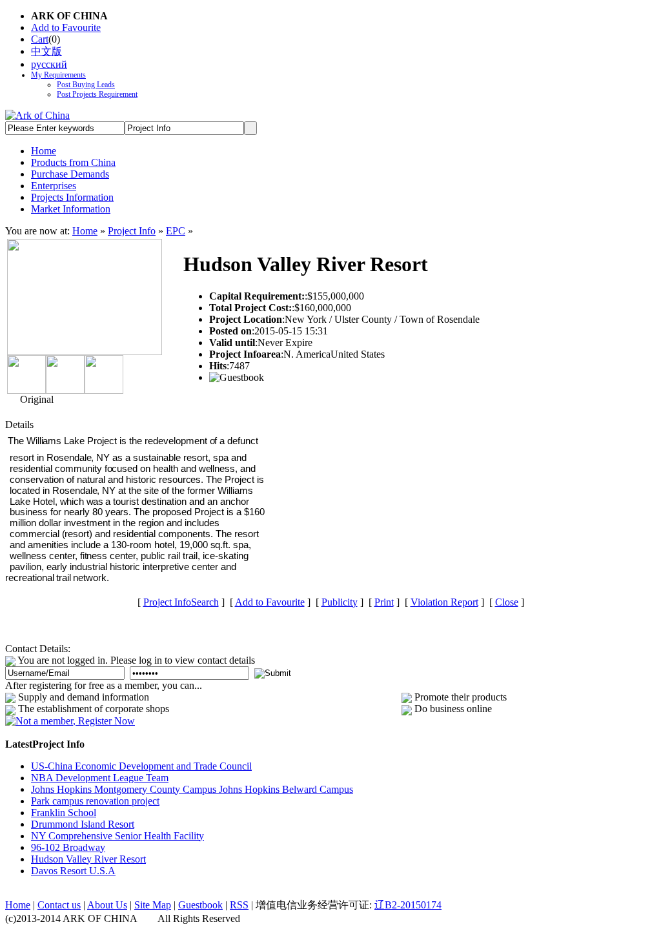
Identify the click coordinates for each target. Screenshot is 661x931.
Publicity (339, 602)
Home (84, 230)
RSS (239, 904)
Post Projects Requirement (97, 94)
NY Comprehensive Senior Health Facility (117, 835)
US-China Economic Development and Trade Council (141, 766)
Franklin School (63, 812)
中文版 (46, 51)
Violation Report (444, 602)
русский (49, 64)
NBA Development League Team (99, 777)
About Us (107, 904)
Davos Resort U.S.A (73, 870)
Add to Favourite (66, 27)
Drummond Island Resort (82, 824)
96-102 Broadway (68, 847)
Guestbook (200, 904)
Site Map (152, 904)
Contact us (59, 904)
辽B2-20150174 (408, 904)
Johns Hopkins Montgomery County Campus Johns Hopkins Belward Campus (192, 789)
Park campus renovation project (95, 800)
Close (506, 602)
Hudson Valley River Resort (88, 859)
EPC (175, 230)
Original (35, 399)
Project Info (132, 230)
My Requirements (58, 74)
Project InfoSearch (181, 602)
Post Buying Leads (86, 84)
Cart (39, 39)
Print (384, 602)
